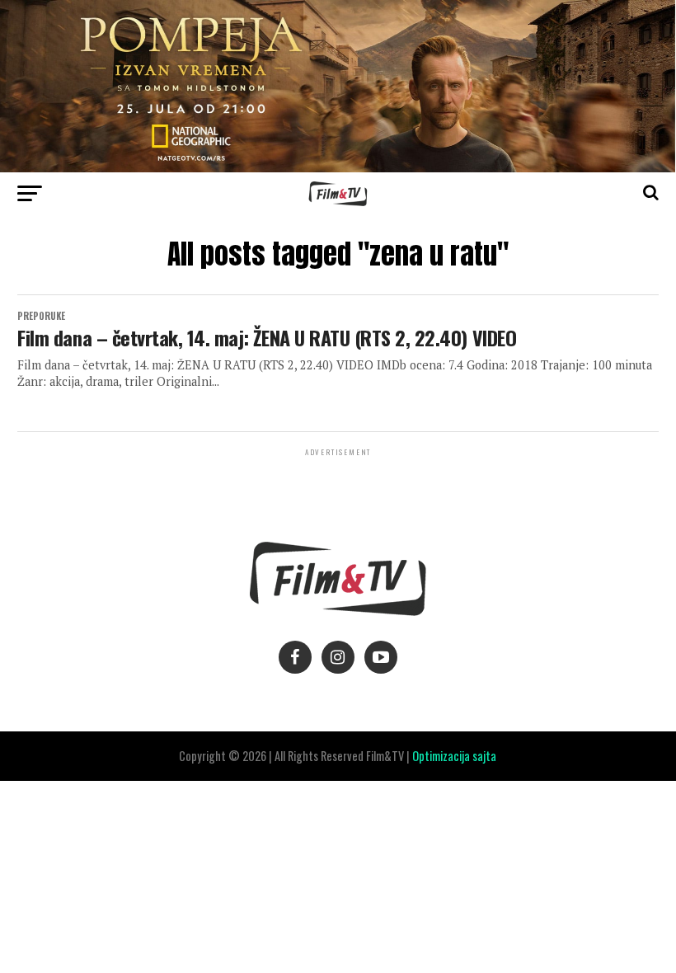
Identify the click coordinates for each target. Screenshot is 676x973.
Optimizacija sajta (454, 755)
